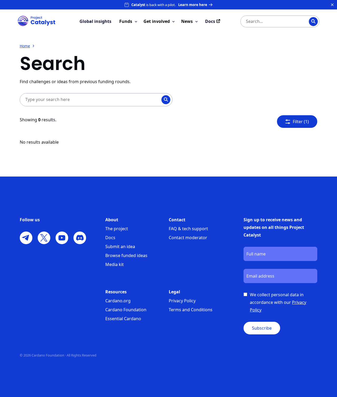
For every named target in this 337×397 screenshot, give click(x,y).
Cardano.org (118, 301)
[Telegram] (26, 238)
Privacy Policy (182, 301)
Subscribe (262, 328)
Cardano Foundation (125, 310)
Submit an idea (120, 246)
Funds (125, 21)
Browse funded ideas (126, 255)
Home (25, 45)
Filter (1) (301, 121)
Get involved (156, 21)
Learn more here (192, 4)
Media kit (114, 264)
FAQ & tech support (188, 229)
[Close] (332, 4)
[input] (269, 21)
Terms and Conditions (190, 310)
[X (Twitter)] (44, 238)
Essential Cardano (123, 318)
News (187, 21)
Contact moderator (188, 237)
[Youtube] (62, 238)
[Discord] (79, 238)
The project (116, 229)
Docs (110, 237)
